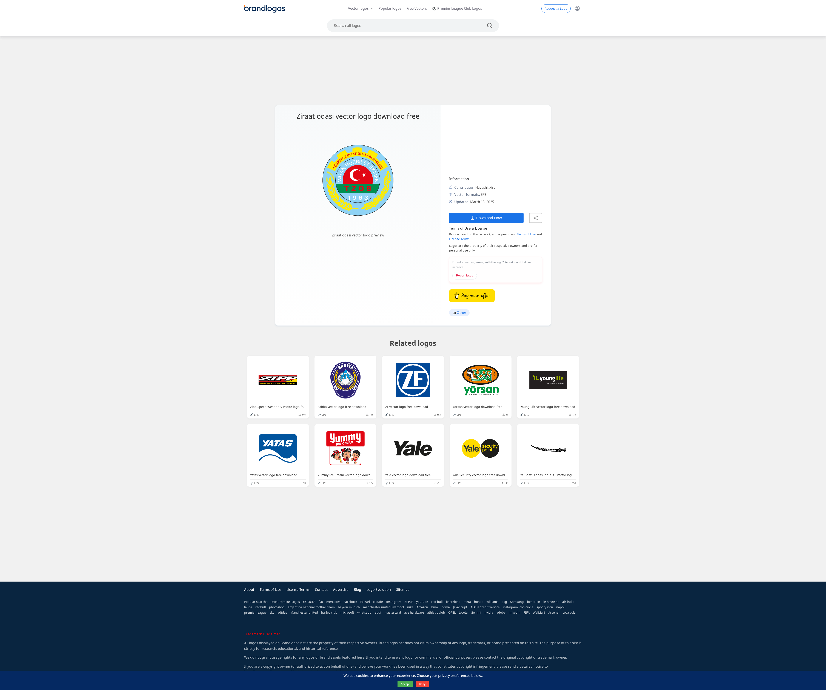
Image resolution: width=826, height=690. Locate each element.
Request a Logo (556, 9)
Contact (321, 589)
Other (461, 312)
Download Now (489, 218)
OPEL (452, 612)
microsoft (347, 612)
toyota (463, 612)
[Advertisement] (413, 71)
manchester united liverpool (383, 607)
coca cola (569, 612)
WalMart (539, 612)
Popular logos (390, 8)
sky (272, 612)
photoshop (277, 607)
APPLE (408, 602)
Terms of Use (526, 234)
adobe (500, 612)
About (249, 589)
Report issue (464, 275)
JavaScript (460, 607)
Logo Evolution (379, 589)
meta (467, 602)
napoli (560, 607)
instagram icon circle (518, 607)
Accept (405, 684)
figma (446, 607)
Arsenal (553, 612)
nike (410, 607)
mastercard (392, 612)
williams (492, 602)
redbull (260, 607)
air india (568, 602)
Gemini (476, 612)
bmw (434, 607)
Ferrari (365, 602)
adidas (282, 612)
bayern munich (349, 607)
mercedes (333, 602)
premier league (255, 612)
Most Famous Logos (285, 602)
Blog (357, 589)
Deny (422, 684)
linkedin (514, 612)
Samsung (517, 602)
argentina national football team (311, 607)
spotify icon (544, 607)
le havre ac (551, 602)
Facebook (350, 602)
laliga (248, 607)
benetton (533, 602)
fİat (321, 602)
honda (478, 602)
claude (378, 602)
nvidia (488, 612)
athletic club (436, 612)
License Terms (298, 589)
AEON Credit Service (485, 607)
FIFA (527, 612)
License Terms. (459, 239)
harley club (329, 612)
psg (504, 602)
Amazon (422, 607)
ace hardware (414, 612)
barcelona (453, 602)
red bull (437, 602)
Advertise (340, 589)
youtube (422, 602)
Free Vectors (417, 8)
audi (378, 612)
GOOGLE (309, 602)
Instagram (393, 602)
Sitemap (403, 589)
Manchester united (304, 612)
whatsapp (364, 612)
